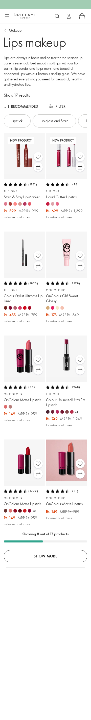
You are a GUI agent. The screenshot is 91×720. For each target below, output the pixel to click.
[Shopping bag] (82, 16)
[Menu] (7, 16)
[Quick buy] (38, 167)
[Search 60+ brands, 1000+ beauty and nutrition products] (57, 16)
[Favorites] (38, 156)
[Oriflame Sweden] (25, 16)
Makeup (15, 30)
